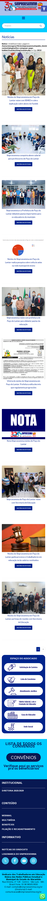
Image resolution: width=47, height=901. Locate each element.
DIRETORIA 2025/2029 (13, 790)
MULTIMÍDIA (8, 820)
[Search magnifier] (40, 26)
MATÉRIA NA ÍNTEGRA (24, 109)
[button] (44, 9)
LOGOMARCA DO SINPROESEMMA (19, 854)
